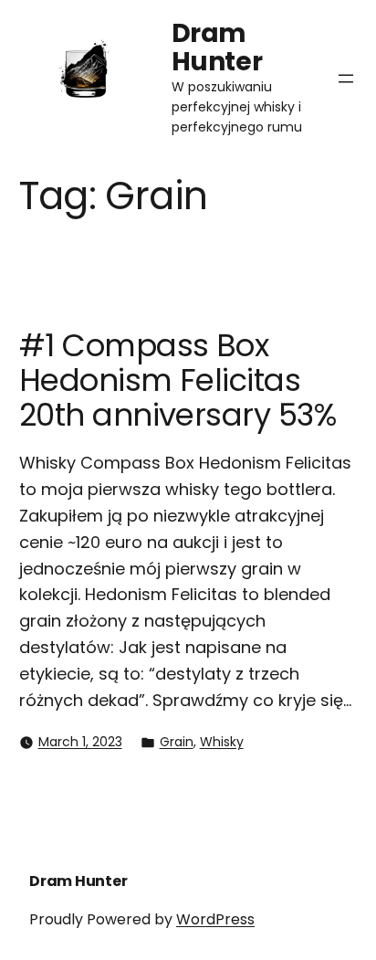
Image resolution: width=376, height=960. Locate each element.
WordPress (215, 919)
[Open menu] (346, 79)
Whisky (222, 742)
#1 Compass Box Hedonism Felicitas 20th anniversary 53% (178, 380)
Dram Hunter (217, 48)
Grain (176, 742)
